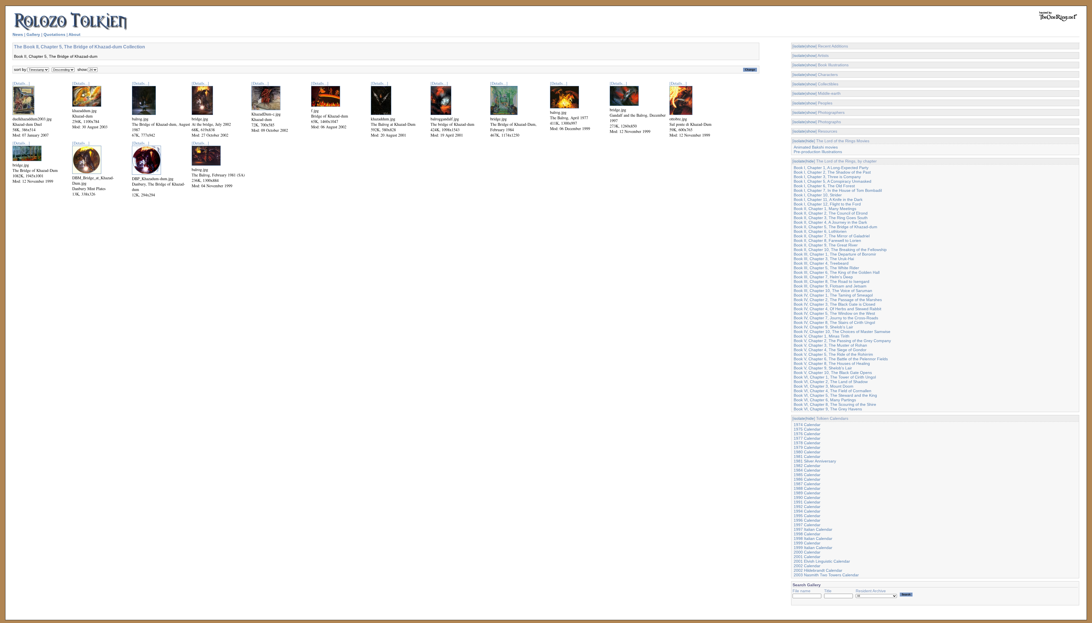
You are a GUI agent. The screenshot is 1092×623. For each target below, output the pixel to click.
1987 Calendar (807, 484)
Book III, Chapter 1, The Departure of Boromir (835, 254)
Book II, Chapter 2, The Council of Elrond (831, 213)
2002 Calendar (807, 566)
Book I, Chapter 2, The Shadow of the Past (832, 172)
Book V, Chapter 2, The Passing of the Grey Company (842, 340)
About (74, 34)
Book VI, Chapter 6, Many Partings (825, 400)
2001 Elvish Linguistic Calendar (822, 561)
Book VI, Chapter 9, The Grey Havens (828, 409)
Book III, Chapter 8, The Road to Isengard (831, 281)
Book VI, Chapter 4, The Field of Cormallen (832, 390)
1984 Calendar (807, 470)
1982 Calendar (807, 465)
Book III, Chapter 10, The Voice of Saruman (833, 290)
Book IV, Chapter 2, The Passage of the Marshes (838, 299)
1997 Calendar (807, 525)
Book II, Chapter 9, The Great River (826, 245)
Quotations (54, 34)
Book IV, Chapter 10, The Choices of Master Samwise (842, 331)
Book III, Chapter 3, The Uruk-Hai (824, 258)
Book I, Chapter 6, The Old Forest (824, 186)
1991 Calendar (807, 502)
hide (810, 141)
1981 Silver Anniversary (815, 461)
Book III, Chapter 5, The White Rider (826, 268)
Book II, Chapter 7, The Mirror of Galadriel (832, 236)
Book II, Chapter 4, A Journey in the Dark (830, 222)
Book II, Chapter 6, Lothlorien (820, 231)
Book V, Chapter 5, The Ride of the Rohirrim (833, 354)
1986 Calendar (807, 479)
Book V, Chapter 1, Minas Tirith (821, 336)
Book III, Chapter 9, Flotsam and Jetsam (830, 286)
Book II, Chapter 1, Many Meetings (825, 208)
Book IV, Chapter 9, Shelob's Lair (823, 327)
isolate (799, 46)
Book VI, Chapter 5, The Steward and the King (835, 395)
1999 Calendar (807, 543)
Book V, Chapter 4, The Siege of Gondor (830, 350)
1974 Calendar (807, 424)
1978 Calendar (807, 443)
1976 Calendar (807, 433)
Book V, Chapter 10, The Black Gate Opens (833, 372)
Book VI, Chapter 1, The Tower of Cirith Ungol (835, 377)
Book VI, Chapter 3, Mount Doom (823, 386)
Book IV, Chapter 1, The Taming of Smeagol (833, 295)
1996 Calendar (807, 520)
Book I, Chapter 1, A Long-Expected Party (831, 167)
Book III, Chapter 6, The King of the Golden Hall (837, 272)
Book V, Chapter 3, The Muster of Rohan (830, 345)
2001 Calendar (807, 556)
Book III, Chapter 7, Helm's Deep (823, 277)
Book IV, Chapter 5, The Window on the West (834, 313)
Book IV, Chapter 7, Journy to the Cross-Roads (836, 318)
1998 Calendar (807, 534)
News (18, 34)
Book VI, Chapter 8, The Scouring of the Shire (835, 404)
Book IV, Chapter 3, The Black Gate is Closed (834, 304)
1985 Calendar (807, 474)
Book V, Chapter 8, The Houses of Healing (832, 363)
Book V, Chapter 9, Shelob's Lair (823, 368)
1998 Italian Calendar (813, 538)
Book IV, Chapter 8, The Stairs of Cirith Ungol (834, 322)
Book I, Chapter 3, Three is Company (827, 176)
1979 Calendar (807, 447)
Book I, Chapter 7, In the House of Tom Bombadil (838, 190)
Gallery (33, 34)
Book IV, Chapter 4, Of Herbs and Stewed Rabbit (837, 309)
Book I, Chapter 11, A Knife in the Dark (828, 199)
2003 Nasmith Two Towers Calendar (826, 575)
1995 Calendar (807, 515)
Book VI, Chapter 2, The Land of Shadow (831, 381)
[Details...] (21, 83)
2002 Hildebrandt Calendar (818, 570)
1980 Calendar (807, 452)
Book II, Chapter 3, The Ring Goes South (831, 217)
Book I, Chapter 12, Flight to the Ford (827, 204)
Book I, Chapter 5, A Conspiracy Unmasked (832, 181)
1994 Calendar (807, 511)
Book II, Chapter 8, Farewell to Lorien (827, 240)
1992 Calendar (807, 506)
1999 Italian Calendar (813, 547)
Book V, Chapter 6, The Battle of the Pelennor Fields (841, 359)
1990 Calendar (807, 497)
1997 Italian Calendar (813, 529)
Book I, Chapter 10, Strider (818, 195)
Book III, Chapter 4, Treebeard (821, 263)
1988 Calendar (807, 488)
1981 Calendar (807, 456)
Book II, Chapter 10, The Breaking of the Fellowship (840, 249)
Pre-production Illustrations (818, 151)
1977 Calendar (807, 438)
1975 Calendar (807, 429)
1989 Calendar (807, 493)
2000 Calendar (807, 552)
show (811, 46)
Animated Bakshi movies (816, 147)
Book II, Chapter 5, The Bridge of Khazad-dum (835, 227)
